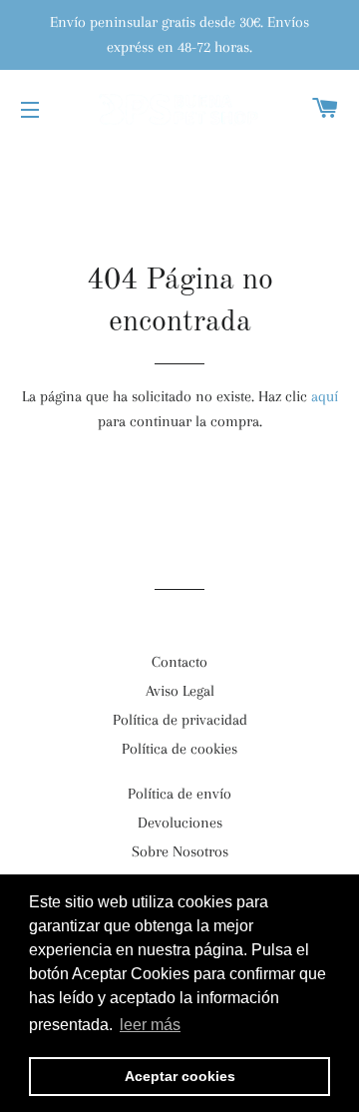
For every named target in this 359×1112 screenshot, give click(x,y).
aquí (324, 396)
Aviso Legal (180, 691)
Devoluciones (180, 823)
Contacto (179, 662)
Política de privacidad (180, 720)
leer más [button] (150, 1024)
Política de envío (179, 794)
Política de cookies (179, 749)
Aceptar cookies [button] (180, 1076)
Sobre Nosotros (180, 851)
